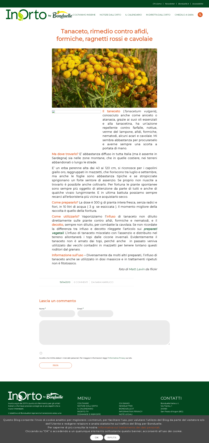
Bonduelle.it (183, 4)
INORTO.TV (82, 411)
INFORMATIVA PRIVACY (130, 411)
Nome (42, 308)
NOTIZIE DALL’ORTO (87, 406)
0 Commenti (81, 282)
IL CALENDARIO (85, 408)
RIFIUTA (112, 437)
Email (80, 308)
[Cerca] (200, 14)
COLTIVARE (83, 403)
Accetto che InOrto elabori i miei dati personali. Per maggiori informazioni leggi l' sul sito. (85, 358)
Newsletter (170, 4)
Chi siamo (157, 4)
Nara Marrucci (104, 282)
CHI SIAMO (124, 403)
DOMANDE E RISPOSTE (89, 414)
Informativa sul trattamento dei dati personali (129, 427)
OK (96, 437)
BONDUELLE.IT (126, 408)
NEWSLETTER (126, 406)
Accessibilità (197, 4)
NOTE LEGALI (125, 414)
